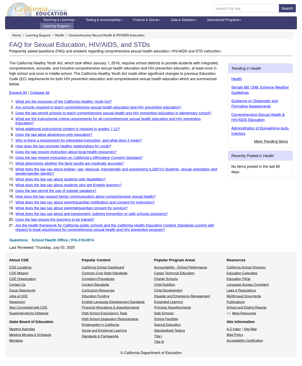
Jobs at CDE (18, 296)
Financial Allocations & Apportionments (110, 307)
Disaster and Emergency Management (182, 296)
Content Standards (95, 284)
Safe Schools (164, 313)
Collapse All (40, 92)
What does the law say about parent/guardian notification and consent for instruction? (85, 202)
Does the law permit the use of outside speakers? (55, 191)
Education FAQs (238, 278)
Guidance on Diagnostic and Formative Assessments (254, 103)
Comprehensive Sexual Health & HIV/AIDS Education (258, 117)
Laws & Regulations (241, 290)
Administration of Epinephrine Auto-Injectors (260, 130)
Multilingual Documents (244, 296)
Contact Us (17, 284)
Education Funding (95, 296)
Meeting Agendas (22, 329)
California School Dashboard (103, 267)
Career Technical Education (174, 273)
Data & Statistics (183, 19)
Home (16, 35)
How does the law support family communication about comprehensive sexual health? (85, 197)
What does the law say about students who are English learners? (68, 185)
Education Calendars (242, 273)
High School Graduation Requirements (110, 318)
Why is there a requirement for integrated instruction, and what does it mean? (78, 140)
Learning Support (55, 25)
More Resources (244, 313)
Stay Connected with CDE (28, 307)
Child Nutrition (164, 284)
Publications (236, 301)
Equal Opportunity (22, 290)
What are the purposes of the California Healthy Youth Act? (63, 102)
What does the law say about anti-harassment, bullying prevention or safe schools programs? (91, 214)
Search (287, 8)
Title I (158, 336)
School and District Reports (246, 307)
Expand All (18, 92)
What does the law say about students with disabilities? (60, 179)
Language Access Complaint (248, 284)
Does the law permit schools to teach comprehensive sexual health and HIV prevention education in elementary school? (113, 113)
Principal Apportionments (172, 307)
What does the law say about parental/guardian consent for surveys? (71, 208)
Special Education (167, 324)
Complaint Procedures (98, 278)
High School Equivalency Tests (104, 313)
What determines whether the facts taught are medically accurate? (69, 163)
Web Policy (235, 334)
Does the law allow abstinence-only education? (53, 135)
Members (16, 340)
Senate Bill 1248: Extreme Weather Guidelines (260, 89)
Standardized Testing (169, 330)
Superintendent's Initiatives (28, 313)
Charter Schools (166, 278)
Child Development (168, 290)
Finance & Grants (145, 19)
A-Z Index (234, 329)
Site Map (250, 329)
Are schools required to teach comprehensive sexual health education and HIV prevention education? (98, 107)
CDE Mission (19, 273)
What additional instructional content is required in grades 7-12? (67, 129)
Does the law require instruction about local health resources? (65, 152)
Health (59, 35)
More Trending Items (271, 141)
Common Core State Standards (104, 273)
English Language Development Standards (113, 301)
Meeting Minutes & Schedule (30, 334)
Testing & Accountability (103, 19)
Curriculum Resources (98, 290)
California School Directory (246, 267)
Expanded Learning (168, 301)
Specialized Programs (223, 19)
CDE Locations (20, 267)
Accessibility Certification (245, 340)
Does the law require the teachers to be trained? (54, 220)
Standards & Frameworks (100, 336)
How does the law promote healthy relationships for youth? (63, 146)
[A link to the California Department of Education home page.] (36, 9)
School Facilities (166, 318)
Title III (159, 341)
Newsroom (17, 301)
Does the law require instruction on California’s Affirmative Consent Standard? (79, 158)
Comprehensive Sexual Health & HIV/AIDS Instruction (107, 35)
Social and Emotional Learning (104, 330)
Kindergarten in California (100, 324)
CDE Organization (22, 278)
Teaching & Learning (58, 19)
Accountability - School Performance (180, 267)
